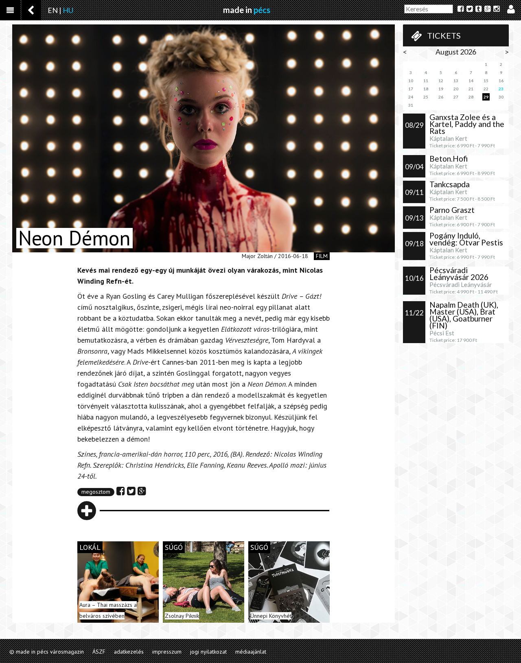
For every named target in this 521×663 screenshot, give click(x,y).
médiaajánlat (250, 651)
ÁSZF (98, 651)
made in (246, 10)
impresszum (167, 651)
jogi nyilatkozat (208, 651)
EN (53, 10)
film (322, 256)
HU (68, 10)
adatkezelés (129, 651)
